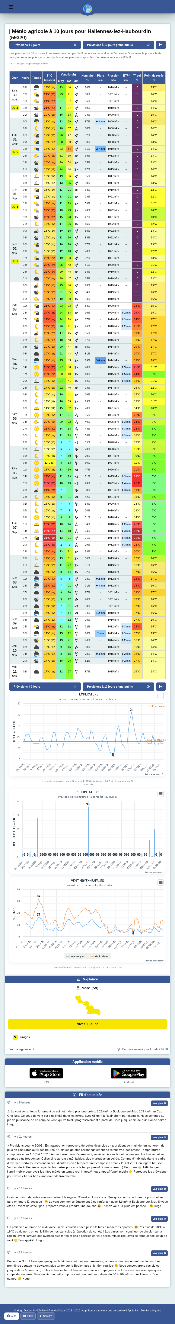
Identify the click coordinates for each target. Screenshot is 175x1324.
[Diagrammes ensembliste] (161, 45)
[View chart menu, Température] (161, 696)
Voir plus (158, 1103)
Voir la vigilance (20, 1049)
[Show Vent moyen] (75, 956)
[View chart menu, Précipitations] (161, 794)
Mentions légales (151, 1310)
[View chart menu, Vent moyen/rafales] (161, 883)
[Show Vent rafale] (99, 956)
